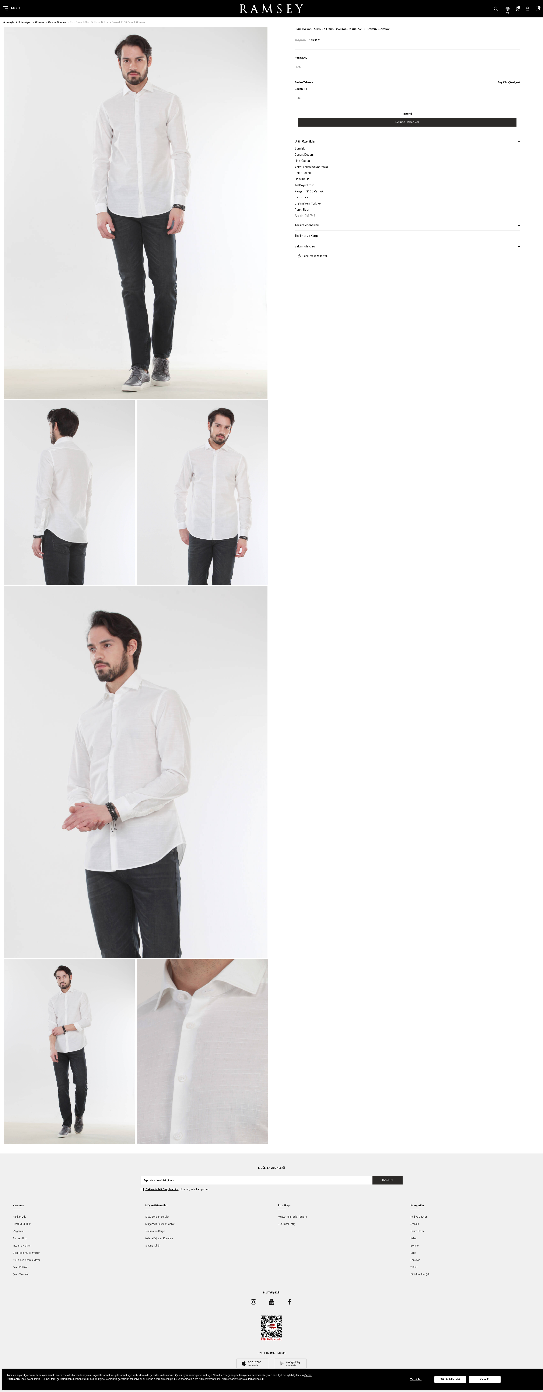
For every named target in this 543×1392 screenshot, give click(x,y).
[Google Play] (290, 1363)
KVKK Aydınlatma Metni (26, 1260)
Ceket (413, 1252)
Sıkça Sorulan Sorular (157, 1216)
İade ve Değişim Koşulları (159, 1238)
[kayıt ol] (527, 9)
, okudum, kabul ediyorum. (177, 1189)
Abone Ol (387, 1180)
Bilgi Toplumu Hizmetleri (26, 1252)
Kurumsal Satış (286, 1224)
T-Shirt (414, 1267)
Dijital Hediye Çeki (420, 1274)
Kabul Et (484, 1379)
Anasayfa (8, 22)
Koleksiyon (24, 22)
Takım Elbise (417, 1231)
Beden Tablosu (304, 82)
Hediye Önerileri (419, 1216)
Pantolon (415, 1260)
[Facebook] (289, 1301)
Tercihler (415, 1379)
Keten (413, 1238)
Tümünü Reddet (450, 1379)
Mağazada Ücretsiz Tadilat (160, 1224)
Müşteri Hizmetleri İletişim (292, 1216)
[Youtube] (271, 1301)
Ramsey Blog (20, 1238)
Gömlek (39, 22)
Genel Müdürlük (22, 1224)
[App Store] (252, 1363)
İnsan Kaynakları (22, 1245)
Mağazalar (18, 1231)
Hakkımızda (19, 1216)
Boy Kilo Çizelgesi (509, 82)
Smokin (414, 1224)
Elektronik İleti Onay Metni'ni (162, 1189)
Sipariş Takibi (152, 1245)
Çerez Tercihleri (21, 1274)
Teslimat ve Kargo (155, 1231)
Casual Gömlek (57, 22)
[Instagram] (253, 1301)
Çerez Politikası (21, 1267)
